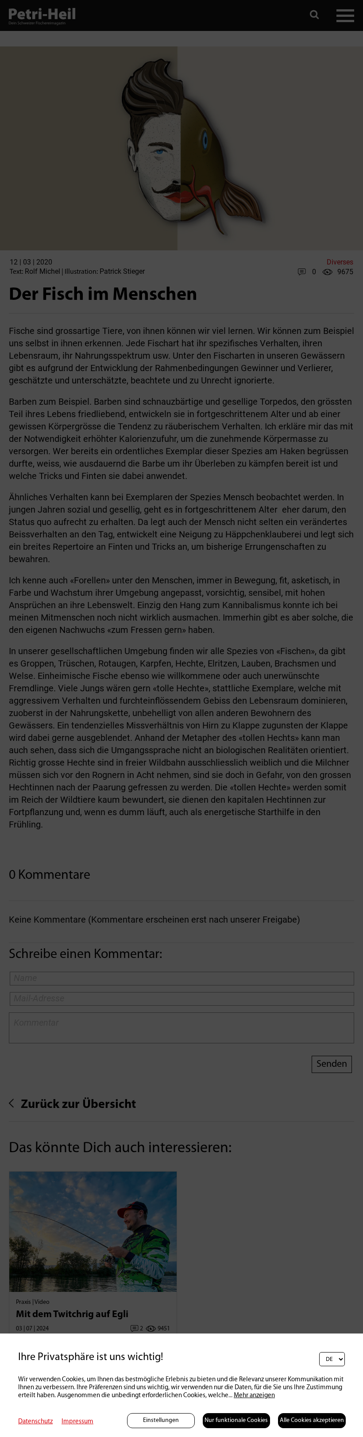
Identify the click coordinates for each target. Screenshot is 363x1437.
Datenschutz (35, 1421)
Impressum (77, 1421)
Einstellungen (161, 1420)
